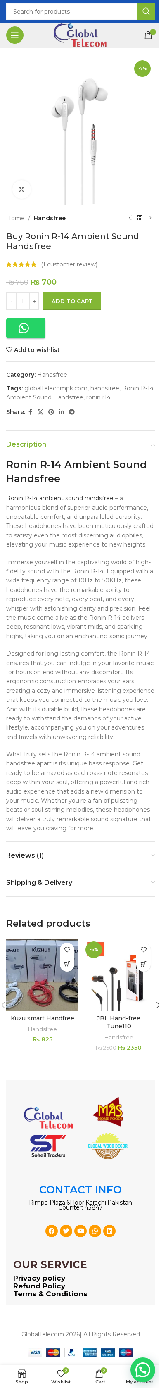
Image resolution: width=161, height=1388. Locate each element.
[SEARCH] (146, 11)
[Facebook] (51, 1231)
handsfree (104, 388)
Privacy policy (39, 1278)
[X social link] (40, 412)
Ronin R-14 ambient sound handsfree (60, 498)
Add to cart (72, 301)
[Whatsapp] (95, 1231)
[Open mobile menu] (15, 35)
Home (15, 218)
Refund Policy (39, 1286)
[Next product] (150, 218)
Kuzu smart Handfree (42, 1018)
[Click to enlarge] (21, 189)
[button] (25, 328)
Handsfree (49, 218)
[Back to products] (140, 218)
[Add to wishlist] (67, 950)
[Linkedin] (109, 1231)
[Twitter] (66, 1231)
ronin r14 (98, 397)
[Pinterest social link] (51, 412)
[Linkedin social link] (61, 412)
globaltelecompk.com (56, 388)
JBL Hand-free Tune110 (118, 1022)
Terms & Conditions (50, 1294)
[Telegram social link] (71, 412)
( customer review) (69, 264)
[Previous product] (130, 218)
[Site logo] (80, 34)
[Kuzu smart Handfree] (42, 975)
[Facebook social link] (30, 412)
